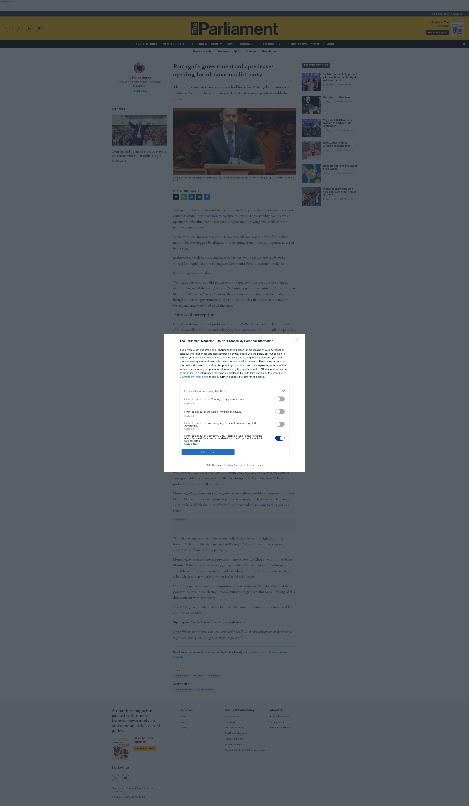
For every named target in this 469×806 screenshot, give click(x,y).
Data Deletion (214, 465)
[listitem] (234, 391)
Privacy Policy (255, 465)
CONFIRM (208, 452)
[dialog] (234, 403)
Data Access (234, 465)
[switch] (280, 399)
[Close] (297, 341)
